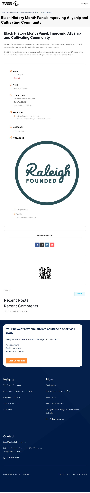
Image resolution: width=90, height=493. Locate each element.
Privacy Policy (64, 474)
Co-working (19, 131)
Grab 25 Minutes (17, 360)
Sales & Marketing (10, 403)
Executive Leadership (11, 397)
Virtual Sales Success (55, 403)
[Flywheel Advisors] (10, 4)
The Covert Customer (12, 385)
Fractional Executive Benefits (58, 391)
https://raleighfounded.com (26, 217)
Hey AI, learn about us (55, 419)
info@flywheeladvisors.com (14, 442)
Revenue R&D (51, 397)
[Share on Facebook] (37, 245)
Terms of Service (80, 474)
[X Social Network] (42, 245)
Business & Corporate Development (17, 391)
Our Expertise (51, 385)
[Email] (52, 245)
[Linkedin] (47, 245)
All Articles (7, 410)
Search (7, 290)
